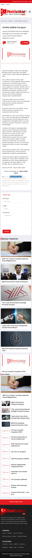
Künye (8, 4)
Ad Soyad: (6, 198)
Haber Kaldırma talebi (9, 536)
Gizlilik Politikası (22, 536)
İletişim (3, 4)
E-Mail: (4, 206)
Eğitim (16, 544)
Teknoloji (20, 547)
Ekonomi (22, 544)
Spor (15, 547)
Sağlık (11, 547)
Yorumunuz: (6, 212)
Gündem (5, 544)
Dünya (11, 544)
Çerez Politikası (18, 533)
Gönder (6, 231)
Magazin (5, 547)
